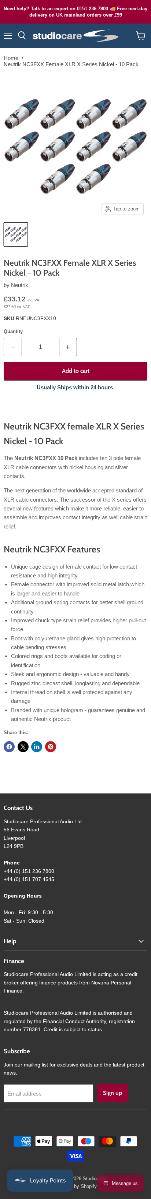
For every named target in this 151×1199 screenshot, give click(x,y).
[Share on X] (23, 746)
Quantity (13, 331)
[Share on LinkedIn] (36, 746)
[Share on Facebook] (9, 746)
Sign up (112, 1092)
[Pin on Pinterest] (50, 746)
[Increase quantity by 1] (68, 347)
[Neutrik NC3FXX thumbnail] (15, 234)
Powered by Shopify (75, 1186)
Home (11, 58)
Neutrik (19, 285)
